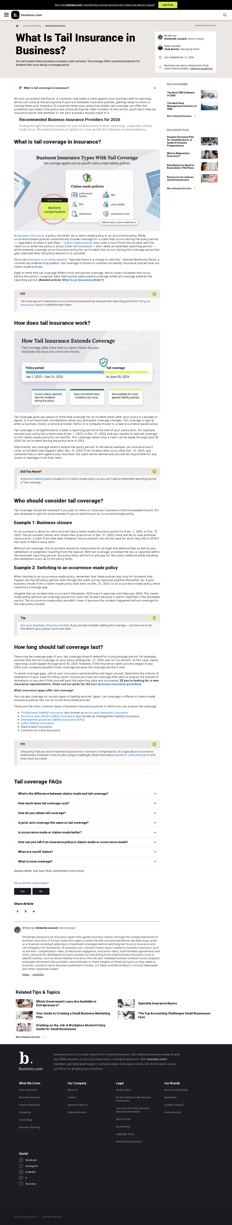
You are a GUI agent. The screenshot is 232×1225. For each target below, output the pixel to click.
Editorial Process (77, 1112)
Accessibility (123, 1126)
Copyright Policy (125, 1134)
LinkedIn (38, 974)
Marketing (25, 1112)
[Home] (26, 15)
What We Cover (30, 1083)
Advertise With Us (78, 1104)
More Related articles (179, 188)
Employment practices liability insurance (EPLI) (53, 719)
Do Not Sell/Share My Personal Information (133, 1099)
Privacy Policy (123, 1089)
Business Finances (29, 1097)
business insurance (31, 235)
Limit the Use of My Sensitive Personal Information (132, 1110)
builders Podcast (173, 1104)
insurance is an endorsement (47, 259)
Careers (72, 1097)
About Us (73, 1089)
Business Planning (32, 25)
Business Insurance (55, 25)
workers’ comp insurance (132, 755)
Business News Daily (176, 1089)
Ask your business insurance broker (45, 625)
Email (25, 974)
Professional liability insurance (42, 712)
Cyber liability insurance (37, 723)
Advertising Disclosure (129, 1141)
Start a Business (28, 1089)
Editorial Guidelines (201, 68)
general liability (33, 479)
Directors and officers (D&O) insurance (47, 716)
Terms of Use (123, 1119)
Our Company (77, 1083)
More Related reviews (179, 116)
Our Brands (172, 1083)
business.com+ (157, 1059)
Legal (120, 1083)
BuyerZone (170, 1097)
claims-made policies (78, 243)
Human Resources (29, 1104)
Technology (25, 1119)
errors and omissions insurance (106, 712)
